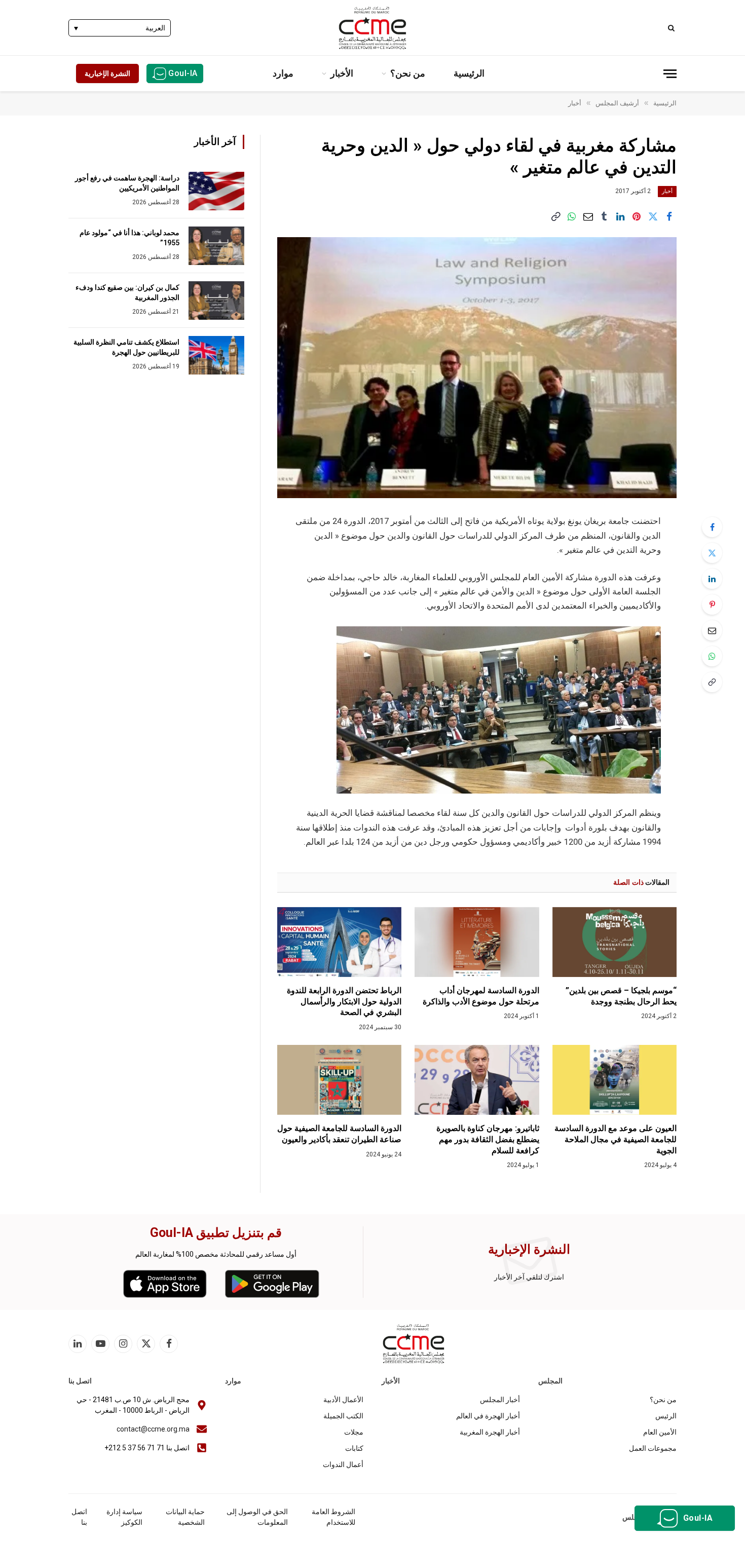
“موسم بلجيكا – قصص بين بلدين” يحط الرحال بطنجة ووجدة (621, 996)
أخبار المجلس (500, 1400)
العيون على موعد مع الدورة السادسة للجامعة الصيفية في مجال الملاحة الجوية (615, 1139)
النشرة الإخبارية (107, 73)
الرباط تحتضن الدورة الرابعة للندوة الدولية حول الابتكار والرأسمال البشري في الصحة (344, 1002)
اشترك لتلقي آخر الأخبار (529, 1277)
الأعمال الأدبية (343, 1400)
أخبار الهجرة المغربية (490, 1432)
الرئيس (666, 1416)
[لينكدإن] (620, 216)
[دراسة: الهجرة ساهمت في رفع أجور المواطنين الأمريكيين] (216, 191)
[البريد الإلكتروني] (712, 630)
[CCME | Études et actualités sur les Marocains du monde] (372, 28)
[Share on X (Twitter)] (652, 216)
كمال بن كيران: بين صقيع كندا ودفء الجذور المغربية (127, 292)
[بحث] (672, 27)
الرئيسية (469, 73)
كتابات (354, 1448)
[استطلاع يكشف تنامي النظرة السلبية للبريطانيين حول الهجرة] (216, 355)
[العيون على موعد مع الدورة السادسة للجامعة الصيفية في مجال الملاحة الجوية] (614, 1080)
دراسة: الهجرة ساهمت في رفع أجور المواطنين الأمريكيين (127, 183)
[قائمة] (670, 73)
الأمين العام (660, 1432)
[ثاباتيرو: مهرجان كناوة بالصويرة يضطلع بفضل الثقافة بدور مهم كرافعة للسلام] (477, 1080)
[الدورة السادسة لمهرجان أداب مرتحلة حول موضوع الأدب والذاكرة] (477, 942)
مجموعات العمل (653, 1448)
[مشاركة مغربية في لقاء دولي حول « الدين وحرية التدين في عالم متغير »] (477, 367)
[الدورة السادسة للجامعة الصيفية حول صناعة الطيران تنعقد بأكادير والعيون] (339, 1080)
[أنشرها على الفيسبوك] (669, 216)
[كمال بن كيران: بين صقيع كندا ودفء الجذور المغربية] (216, 300)
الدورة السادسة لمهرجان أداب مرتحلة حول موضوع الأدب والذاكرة (481, 996)
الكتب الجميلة (343, 1416)
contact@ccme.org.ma (153, 1429)
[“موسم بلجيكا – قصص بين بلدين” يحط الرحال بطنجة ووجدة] (614, 942)
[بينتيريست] (636, 216)
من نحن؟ (407, 73)
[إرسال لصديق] (587, 216)
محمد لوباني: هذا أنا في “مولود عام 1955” (129, 238)
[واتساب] (571, 216)
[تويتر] (712, 553)
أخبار (667, 191)
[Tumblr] (604, 216)
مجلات (353, 1432)
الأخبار (341, 73)
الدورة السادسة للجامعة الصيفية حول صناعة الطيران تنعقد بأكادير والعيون (339, 1133)
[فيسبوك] (712, 527)
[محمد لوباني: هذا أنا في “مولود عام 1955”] (216, 246)
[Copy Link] (555, 216)
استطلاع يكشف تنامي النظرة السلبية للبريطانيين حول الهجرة (126, 347)
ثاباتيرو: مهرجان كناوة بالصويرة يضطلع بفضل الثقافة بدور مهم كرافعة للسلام (487, 1139)
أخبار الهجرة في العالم (488, 1416)
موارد (283, 73)
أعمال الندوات (343, 1464)
